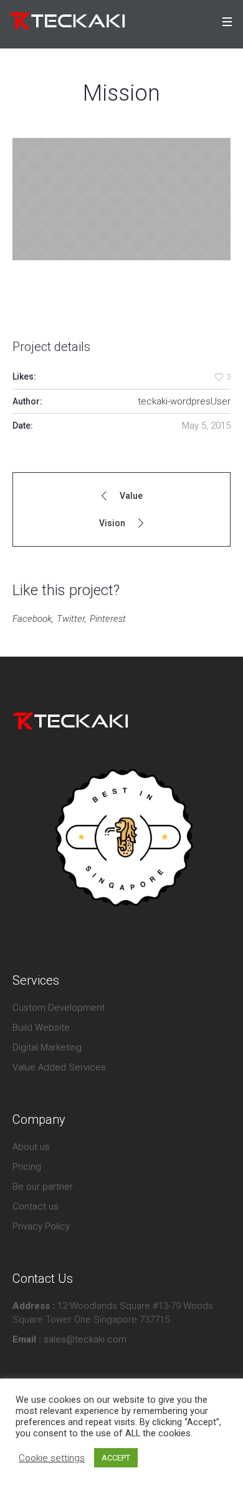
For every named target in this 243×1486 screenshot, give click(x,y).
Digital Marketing (47, 1047)
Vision (112, 523)
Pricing (26, 1166)
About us (31, 1146)
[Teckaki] (70, 720)
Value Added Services (59, 1067)
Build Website (41, 1027)
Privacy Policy (41, 1226)
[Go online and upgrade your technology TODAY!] (67, 21)
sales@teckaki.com (83, 1339)
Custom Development (58, 1007)
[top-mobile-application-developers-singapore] (121, 838)
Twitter (71, 618)
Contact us (35, 1206)
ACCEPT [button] (116, 1457)
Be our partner (42, 1186)
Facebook (32, 618)
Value (131, 496)
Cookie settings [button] (52, 1458)
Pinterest (108, 618)
